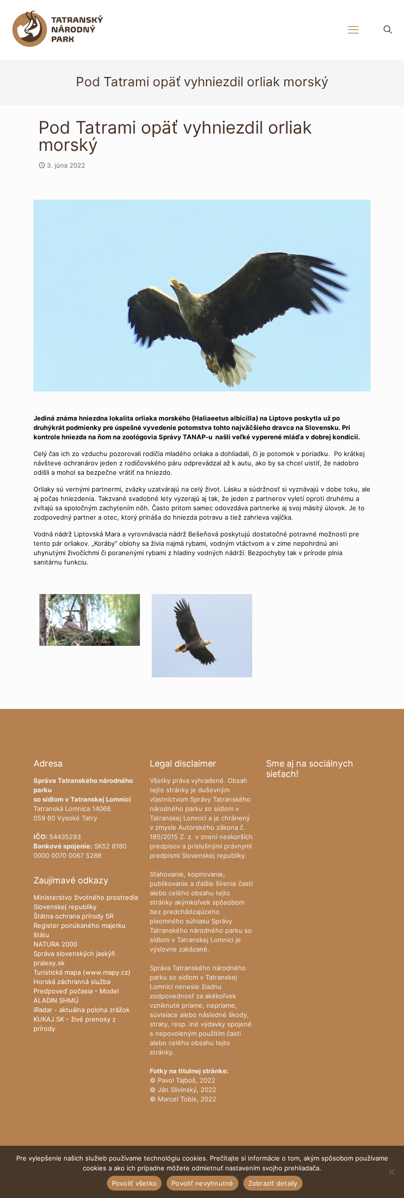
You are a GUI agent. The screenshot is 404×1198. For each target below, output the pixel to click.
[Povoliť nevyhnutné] (392, 1172)
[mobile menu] (353, 29)
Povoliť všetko (134, 1183)
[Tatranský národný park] (57, 29)
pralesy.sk (49, 963)
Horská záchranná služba (72, 982)
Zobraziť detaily (273, 1183)
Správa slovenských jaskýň (74, 953)
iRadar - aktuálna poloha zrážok (82, 1010)
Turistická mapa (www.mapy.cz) (82, 972)
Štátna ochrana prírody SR (73, 916)
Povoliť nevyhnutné (202, 1183)
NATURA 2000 (55, 944)
